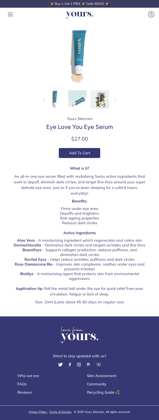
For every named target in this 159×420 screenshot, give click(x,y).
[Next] (115, 99)
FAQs (22, 384)
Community (96, 384)
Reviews (24, 392)
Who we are (28, 375)
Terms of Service (60, 412)
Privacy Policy (38, 412)
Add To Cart (79, 153)
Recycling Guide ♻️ (103, 392)
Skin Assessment (101, 375)
